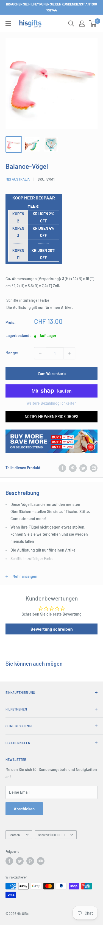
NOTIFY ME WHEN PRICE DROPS (51, 416)
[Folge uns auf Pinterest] (30, 861)
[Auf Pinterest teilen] (73, 468)
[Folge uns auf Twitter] (20, 861)
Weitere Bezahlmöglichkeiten (51, 403)
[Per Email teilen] (94, 468)
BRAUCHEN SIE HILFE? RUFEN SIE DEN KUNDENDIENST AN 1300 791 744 (51, 7)
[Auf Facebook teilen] (62, 468)
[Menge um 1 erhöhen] (69, 353)
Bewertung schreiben (51, 628)
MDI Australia (17, 179)
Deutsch (14, 835)
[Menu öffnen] (8, 23)
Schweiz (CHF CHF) (51, 835)
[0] (93, 23)
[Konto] (82, 24)
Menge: (11, 352)
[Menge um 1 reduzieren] (40, 353)
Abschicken (24, 808)
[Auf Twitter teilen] (83, 468)
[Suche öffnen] (71, 24)
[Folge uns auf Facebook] (9, 861)
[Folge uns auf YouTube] (40, 861)
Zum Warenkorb (52, 373)
